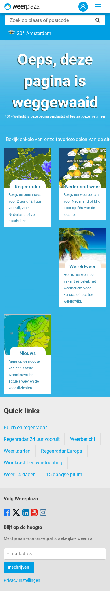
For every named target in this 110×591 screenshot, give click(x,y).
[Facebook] (7, 513)
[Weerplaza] (22, 7)
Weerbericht (82, 439)
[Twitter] (16, 513)
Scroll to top (100, 581)
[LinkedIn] (25, 513)
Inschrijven (18, 567)
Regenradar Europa (61, 451)
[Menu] (98, 6)
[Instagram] (43, 513)
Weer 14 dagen (20, 474)
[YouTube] (34, 513)
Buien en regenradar (25, 427)
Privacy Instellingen (22, 580)
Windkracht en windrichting (33, 463)
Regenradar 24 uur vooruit (32, 439)
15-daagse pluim (64, 474)
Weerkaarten (17, 451)
